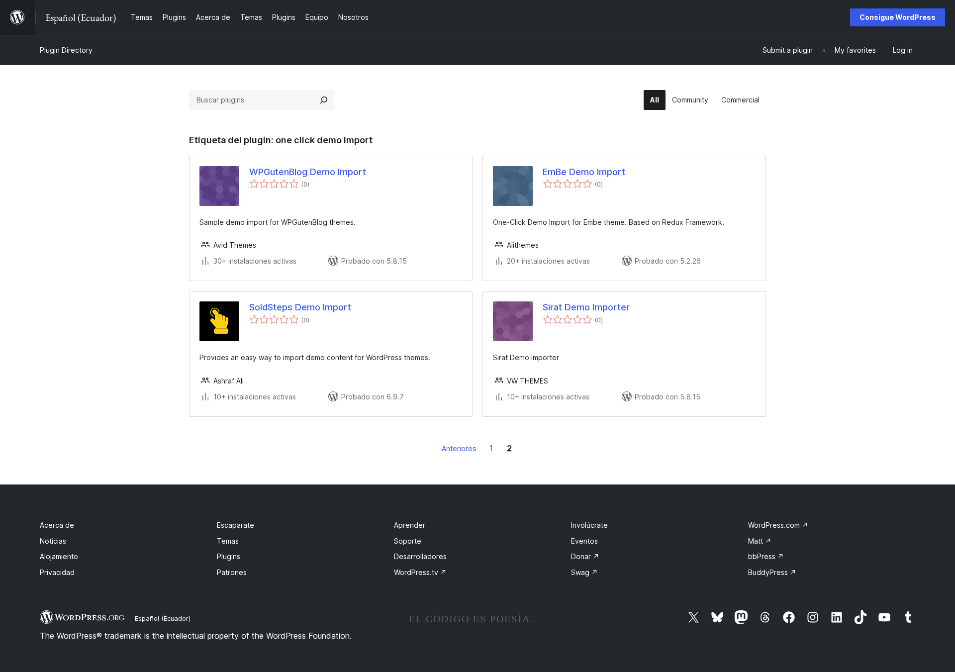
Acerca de (57, 525)
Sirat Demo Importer (586, 307)
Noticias (53, 541)
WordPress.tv (420, 572)
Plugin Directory (66, 50)
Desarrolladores (420, 556)
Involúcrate (589, 525)
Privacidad (57, 572)
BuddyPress (772, 572)
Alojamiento (59, 556)
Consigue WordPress (898, 17)
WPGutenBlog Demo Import (307, 172)
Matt (759, 541)
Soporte (407, 541)
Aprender (409, 525)
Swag (584, 572)
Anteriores (459, 448)
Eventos (584, 541)
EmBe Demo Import (584, 172)
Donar (585, 556)
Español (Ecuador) (163, 618)
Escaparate (235, 525)
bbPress (766, 556)
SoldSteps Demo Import (300, 307)
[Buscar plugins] (324, 100)
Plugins (228, 556)
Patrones (232, 572)
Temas (228, 541)
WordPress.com (778, 525)
